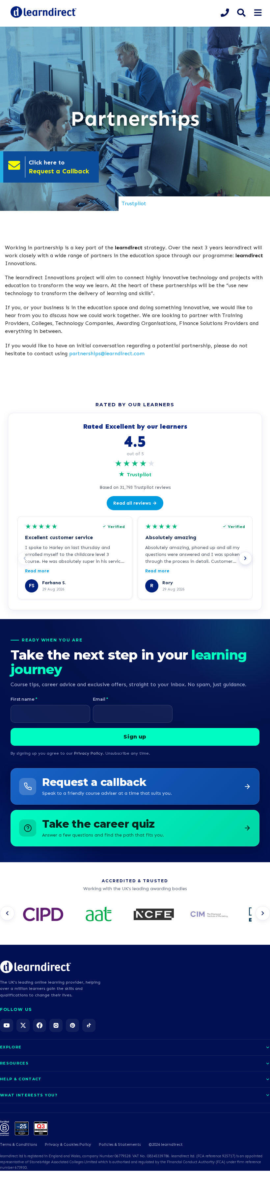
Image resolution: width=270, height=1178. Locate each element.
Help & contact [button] (20, 1079)
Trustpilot (134, 203)
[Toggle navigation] (257, 13)
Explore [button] (10, 1047)
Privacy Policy (88, 753)
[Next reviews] (245, 558)
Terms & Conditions (18, 1144)
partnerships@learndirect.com (107, 353)
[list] (135, 915)
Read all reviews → (135, 503)
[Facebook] (39, 1025)
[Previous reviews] (24, 558)
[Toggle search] (241, 13)
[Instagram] (56, 1025)
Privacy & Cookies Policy (68, 1144)
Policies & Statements (120, 1144)
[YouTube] (6, 1025)
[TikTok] (88, 1025)
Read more (37, 570)
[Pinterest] (72, 1025)
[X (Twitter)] (23, 1025)
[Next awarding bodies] (263, 913)
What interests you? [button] (28, 1095)
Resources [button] (14, 1063)
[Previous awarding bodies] (7, 913)
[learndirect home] (35, 967)
